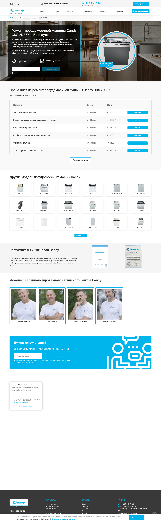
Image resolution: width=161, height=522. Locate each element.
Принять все (136, 518)
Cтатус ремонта (141, 4)
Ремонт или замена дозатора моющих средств (34, 120)
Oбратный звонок (140, 11)
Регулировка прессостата (25, 127)
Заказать (137, 112)
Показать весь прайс (80, 160)
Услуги (42, 11)
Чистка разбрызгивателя (24, 112)
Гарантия (70, 11)
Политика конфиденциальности (63, 519)
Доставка (88, 11)
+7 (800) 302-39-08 (91, 3)
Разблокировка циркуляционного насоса (31, 135)
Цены (57, 11)
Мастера (103, 11)
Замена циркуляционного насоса (28, 150)
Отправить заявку (51, 69)
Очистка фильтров (21, 143)
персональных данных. (65, 73)
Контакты (120, 11)
